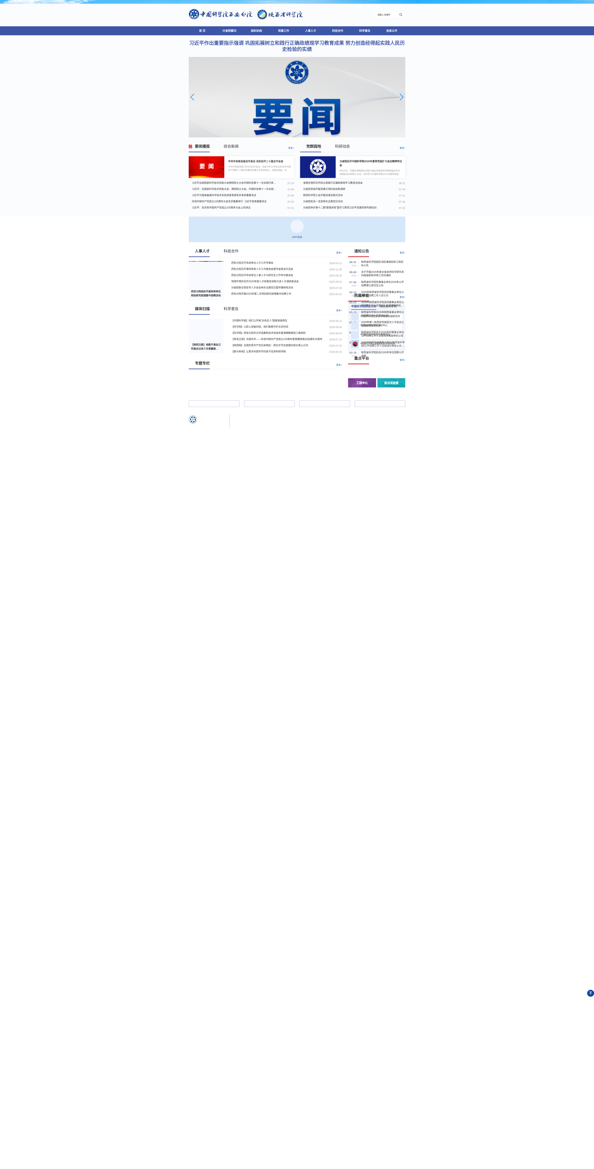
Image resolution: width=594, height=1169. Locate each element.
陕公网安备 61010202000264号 (274, 429)
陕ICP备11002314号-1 (243, 429)
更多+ (291, 148)
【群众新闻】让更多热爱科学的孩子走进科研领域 (258, 351)
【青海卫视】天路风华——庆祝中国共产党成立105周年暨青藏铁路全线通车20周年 (276, 339)
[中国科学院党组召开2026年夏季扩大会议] (297, 97)
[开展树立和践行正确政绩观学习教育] (265, 383)
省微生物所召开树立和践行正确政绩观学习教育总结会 (333, 183)
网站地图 (388, 5)
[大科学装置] (362, 372)
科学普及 (364, 30)
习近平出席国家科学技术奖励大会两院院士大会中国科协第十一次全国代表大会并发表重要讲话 (235, 183)
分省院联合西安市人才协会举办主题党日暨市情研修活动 (262, 287)
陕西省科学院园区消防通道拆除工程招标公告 (382, 264)
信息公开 (391, 30)
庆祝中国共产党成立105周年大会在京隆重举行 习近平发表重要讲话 (229, 201)
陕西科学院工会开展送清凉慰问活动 (323, 195)
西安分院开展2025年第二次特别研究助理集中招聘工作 (261, 293)
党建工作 (283, 30)
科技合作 (337, 30)
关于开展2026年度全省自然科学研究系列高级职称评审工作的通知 (382, 274)
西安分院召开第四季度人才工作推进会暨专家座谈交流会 (262, 269)
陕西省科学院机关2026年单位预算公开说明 (382, 354)
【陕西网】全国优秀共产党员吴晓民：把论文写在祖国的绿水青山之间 (269, 345)
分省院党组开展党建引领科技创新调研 (324, 189)
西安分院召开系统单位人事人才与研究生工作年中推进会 (262, 275)
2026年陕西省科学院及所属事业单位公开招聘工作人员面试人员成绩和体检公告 (382, 304)
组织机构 (256, 30)
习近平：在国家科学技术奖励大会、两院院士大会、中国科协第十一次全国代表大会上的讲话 (235, 189)
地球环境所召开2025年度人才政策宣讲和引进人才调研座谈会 (265, 281)
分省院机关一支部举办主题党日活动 (323, 201)
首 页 (202, 30)
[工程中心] (362, 382)
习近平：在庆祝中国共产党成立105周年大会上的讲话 (221, 207)
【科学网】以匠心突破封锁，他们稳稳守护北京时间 (259, 326)
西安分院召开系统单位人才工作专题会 (252, 262)
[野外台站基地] (391, 372)
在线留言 (356, 5)
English (401, 5)
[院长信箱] (394, 424)
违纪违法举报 (372, 5)
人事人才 (310, 30)
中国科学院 (341, 5)
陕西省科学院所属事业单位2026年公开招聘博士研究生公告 (382, 284)
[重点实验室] (391, 382)
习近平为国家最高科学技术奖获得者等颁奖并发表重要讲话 (224, 195)
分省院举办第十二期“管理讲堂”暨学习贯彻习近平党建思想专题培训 (340, 207)
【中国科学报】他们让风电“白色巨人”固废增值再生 (259, 320)
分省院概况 (229, 30)
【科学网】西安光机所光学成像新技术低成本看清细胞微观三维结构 (268, 333)
